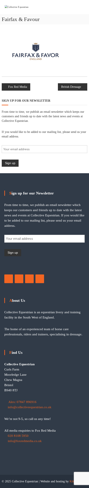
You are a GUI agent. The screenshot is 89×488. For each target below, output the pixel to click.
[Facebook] (8, 278)
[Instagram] (19, 278)
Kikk (73, 481)
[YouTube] (29, 278)
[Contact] (39, 278)
